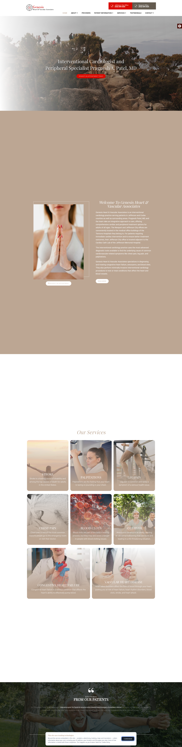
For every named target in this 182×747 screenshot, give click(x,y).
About (73, 13)
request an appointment (59, 283)
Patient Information (103, 13)
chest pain (132, 254)
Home (65, 13)
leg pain (140, 254)
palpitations (101, 257)
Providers (86, 13)
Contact (148, 13)
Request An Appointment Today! (91, 76)
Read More (102, 281)
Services (121, 13)
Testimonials (135, 13)
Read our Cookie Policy (103, 742)
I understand (128, 739)
